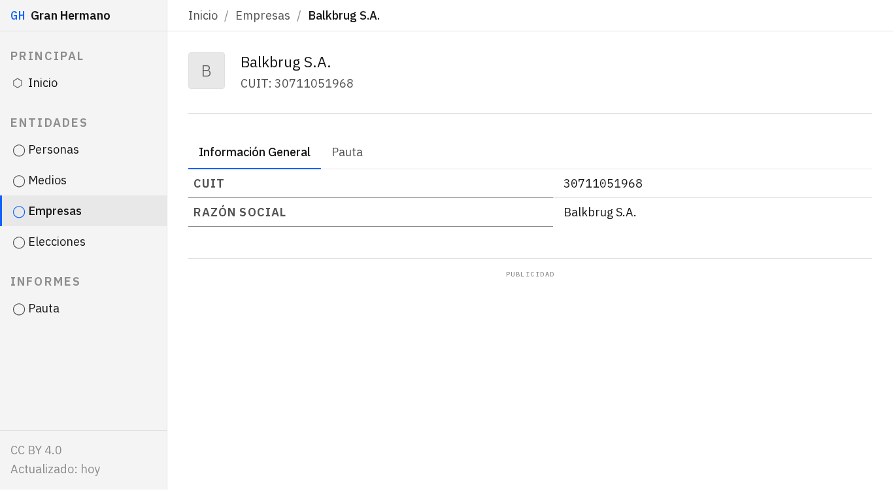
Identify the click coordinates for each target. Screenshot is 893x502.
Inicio (203, 15)
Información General (255, 151)
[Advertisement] (530, 377)
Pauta (347, 151)
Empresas (262, 15)
